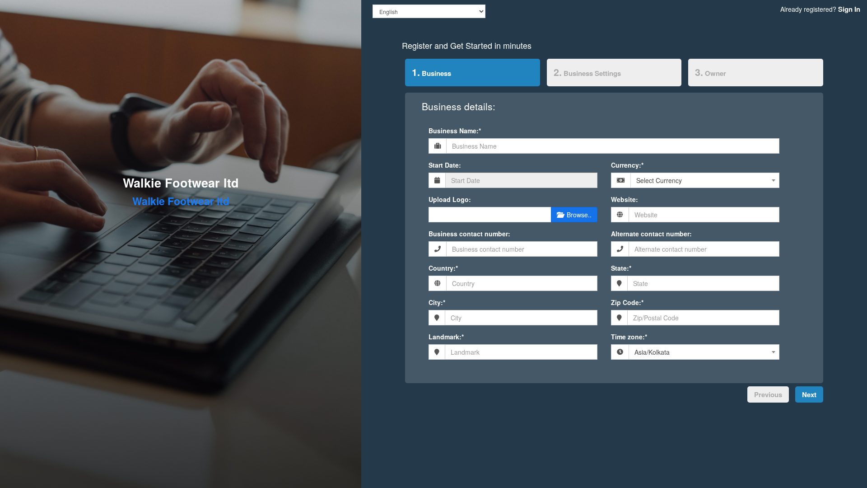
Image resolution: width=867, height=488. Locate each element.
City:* (437, 302)
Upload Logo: (450, 199)
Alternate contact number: (651, 233)
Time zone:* (629, 336)
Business (428, 72)
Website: (624, 199)
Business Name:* (455, 130)
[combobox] (705, 180)
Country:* (443, 267)
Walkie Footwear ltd (181, 182)
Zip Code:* (627, 302)
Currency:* (627, 164)
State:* (621, 267)
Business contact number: (469, 233)
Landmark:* (446, 336)
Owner (710, 72)
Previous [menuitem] (768, 394)
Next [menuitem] (809, 394)
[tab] (473, 74)
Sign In (849, 9)
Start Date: (445, 164)
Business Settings (587, 72)
